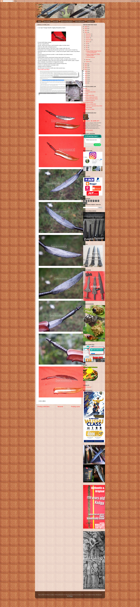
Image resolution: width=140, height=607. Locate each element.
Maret (87, 59)
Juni (87, 45)
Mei (87, 47)
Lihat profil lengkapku (88, 130)
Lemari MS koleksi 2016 (88, 95)
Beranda (60, 406)
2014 (86, 79)
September (88, 39)
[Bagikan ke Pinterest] (45, 401)
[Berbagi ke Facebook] (43, 401)
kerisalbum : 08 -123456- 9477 (92, 120)
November (88, 35)
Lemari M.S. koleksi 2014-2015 (90, 97)
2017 (86, 73)
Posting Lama (75, 406)
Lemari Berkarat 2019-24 (67, 21)
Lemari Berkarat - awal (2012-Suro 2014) (92, 105)
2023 (86, 32)
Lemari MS (55, 21)
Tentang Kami (90, 21)
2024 (86, 30)
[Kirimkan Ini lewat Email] (39, 401)
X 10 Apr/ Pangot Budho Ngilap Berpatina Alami (93, 55)
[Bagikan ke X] (42, 401)
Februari (88, 61)
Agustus (88, 41)
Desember (88, 34)
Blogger (71, 596)
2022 (86, 63)
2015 (86, 77)
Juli (87, 43)
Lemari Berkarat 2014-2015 (89, 104)
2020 (86, 67)
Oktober (88, 37)
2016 (86, 75)
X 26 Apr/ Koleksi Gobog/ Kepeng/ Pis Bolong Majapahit (93, 51)
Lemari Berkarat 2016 (88, 102)
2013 (86, 81)
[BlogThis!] (40, 401)
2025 (86, 28)
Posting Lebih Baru (44, 406)
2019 (86, 69)
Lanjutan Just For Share (88, 109)
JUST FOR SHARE (80, 21)
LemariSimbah (47, 21)
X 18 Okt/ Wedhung (90, 57)
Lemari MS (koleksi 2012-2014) (90, 98)
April (87, 49)
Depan (39, 21)
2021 (86, 65)
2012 (86, 83)
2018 (86, 71)
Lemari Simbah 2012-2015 (89, 91)
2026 (86, 26)
